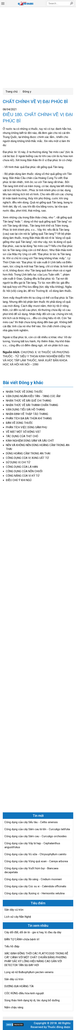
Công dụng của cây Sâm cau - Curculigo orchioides (35, 836)
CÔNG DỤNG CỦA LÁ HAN (22, 466)
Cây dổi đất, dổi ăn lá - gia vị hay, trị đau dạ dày (32, 932)
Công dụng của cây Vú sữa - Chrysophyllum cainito (35, 854)
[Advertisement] (38, 47)
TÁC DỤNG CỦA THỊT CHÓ (22, 436)
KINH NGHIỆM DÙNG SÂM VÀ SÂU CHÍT (30, 440)
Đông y (26, 91)
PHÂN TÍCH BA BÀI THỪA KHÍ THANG (29, 418)
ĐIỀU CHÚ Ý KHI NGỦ (19, 480)
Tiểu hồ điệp (11, 946)
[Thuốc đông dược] (25, 3)
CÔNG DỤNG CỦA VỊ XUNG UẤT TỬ (27, 458)
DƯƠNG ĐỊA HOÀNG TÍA (19, 986)
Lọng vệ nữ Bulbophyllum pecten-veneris (28, 972)
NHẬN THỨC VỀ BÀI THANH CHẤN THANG (32, 405)
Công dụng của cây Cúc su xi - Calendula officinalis (35, 886)
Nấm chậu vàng (13, 1007)
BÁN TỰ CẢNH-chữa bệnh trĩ (21, 939)
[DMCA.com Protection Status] (15, 1025)
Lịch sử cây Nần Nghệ (17, 916)
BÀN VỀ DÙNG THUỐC (19, 423)
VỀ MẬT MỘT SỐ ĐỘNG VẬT (23, 431)
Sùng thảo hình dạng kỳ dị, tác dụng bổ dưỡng (32, 1000)
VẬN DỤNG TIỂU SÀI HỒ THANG (25, 409)
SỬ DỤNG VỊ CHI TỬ (18, 462)
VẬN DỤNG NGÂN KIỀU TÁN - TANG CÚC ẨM (33, 396)
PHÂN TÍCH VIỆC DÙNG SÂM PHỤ (26, 427)
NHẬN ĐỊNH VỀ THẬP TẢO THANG (27, 414)
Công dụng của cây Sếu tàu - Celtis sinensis (31, 822)
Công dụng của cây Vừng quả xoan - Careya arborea (36, 861)
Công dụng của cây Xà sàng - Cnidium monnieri (33, 879)
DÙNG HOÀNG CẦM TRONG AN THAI (28, 453)
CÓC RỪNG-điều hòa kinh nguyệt (24, 993)
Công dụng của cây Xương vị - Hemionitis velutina (34, 893)
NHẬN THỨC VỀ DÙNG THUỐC (24, 391)
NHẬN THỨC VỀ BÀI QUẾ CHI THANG (28, 400)
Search (71, 3)
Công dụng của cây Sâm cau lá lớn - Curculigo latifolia (37, 829)
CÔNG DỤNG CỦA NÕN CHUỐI (24, 471)
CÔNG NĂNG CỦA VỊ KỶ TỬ (22, 475)
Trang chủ (12, 91)
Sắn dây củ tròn (13, 909)
